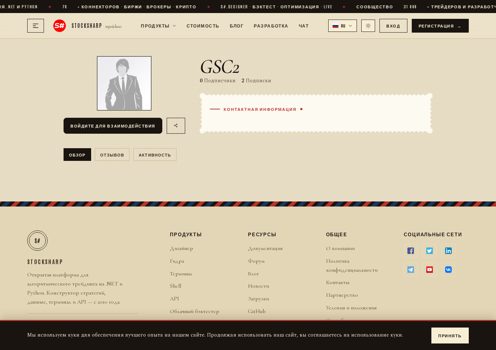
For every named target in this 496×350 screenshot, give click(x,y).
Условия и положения (351, 307)
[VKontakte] (448, 269)
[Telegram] (411, 269)
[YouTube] (429, 269)
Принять (450, 335)
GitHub (257, 311)
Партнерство (342, 295)
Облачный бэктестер (194, 311)
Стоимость (203, 25)
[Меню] (35, 26)
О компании (340, 248)
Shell (175, 286)
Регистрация (440, 25)
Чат (304, 25)
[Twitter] (429, 251)
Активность (155, 154)
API (174, 298)
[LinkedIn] (448, 251)
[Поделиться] (176, 126)
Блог (237, 25)
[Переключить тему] (368, 26)
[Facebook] (411, 251)
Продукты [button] (155, 25)
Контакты (337, 282)
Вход (393, 25)
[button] (342, 26)
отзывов (112, 154)
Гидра (177, 261)
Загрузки (258, 298)
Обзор (77, 154)
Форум (256, 261)
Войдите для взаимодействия (112, 125)
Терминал (181, 273)
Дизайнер (181, 248)
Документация (265, 248)
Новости (258, 286)
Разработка (271, 25)
